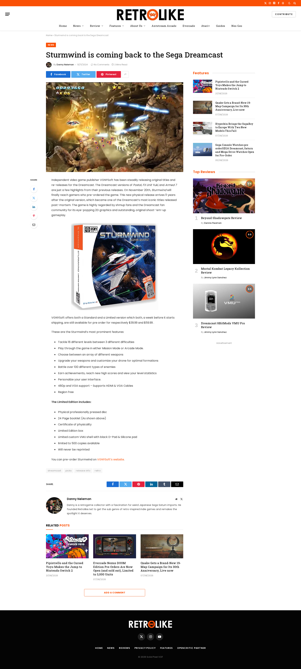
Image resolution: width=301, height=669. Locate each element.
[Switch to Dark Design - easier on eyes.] (289, 3)
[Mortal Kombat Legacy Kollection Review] (224, 246)
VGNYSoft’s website (110, 459)
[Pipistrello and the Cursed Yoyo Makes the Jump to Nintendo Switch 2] (67, 546)
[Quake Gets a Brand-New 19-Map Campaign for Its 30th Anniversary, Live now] (162, 546)
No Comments (101, 64)
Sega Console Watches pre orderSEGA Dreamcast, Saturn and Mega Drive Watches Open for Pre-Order (234, 150)
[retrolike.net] (150, 14)
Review (95, 26)
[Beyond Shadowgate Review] (224, 195)
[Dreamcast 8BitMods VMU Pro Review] (224, 301)
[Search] (294, 3)
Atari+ (205, 26)
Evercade (189, 26)
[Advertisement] (224, 369)
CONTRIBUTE (284, 14)
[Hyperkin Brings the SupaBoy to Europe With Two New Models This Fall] (202, 128)
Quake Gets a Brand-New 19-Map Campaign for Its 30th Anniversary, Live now (161, 566)
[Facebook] (33, 189)
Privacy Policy (145, 648)
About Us (136, 26)
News (77, 26)
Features (115, 26)
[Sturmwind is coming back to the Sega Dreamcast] (114, 127)
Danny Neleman (65, 64)
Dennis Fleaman (213, 222)
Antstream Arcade (164, 26)
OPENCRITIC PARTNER (191, 648)
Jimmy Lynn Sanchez (215, 277)
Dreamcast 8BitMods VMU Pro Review (223, 325)
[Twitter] (33, 197)
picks (68, 470)
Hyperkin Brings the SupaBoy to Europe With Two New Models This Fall (234, 127)
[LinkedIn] (33, 206)
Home (63, 26)
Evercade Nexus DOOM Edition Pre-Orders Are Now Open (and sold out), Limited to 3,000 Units (113, 568)
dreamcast (54, 470)
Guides (220, 26)
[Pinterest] (33, 215)
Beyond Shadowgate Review (221, 218)
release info (83, 470)
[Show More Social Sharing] (125, 74)
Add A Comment (114, 592)
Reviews (124, 648)
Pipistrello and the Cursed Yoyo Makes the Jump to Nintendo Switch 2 (64, 566)
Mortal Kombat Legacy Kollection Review (225, 270)
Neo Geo (236, 26)
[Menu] (7, 14)
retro (98, 470)
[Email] (33, 224)
